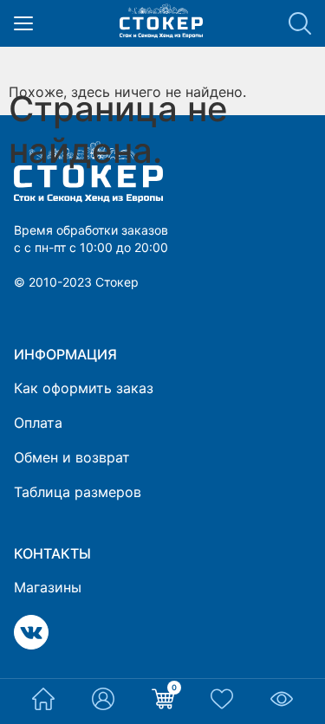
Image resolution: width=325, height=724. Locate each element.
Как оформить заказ (83, 388)
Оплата (38, 422)
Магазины (47, 587)
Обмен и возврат (72, 457)
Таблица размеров (77, 492)
